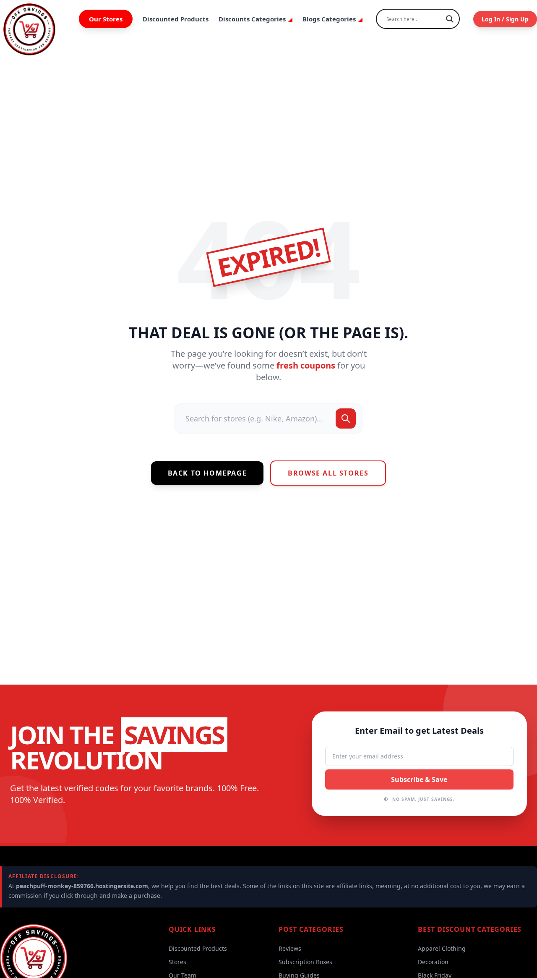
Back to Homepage (207, 473)
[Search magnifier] (450, 19)
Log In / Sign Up (505, 19)
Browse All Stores (328, 473)
